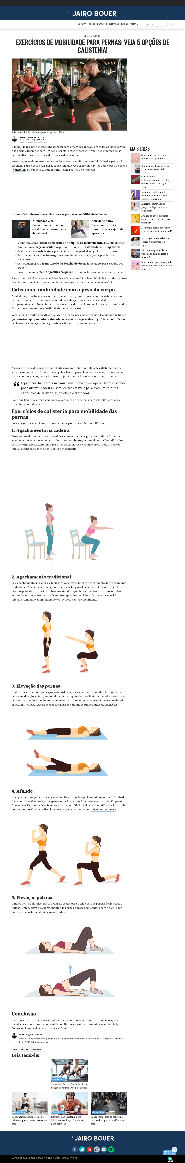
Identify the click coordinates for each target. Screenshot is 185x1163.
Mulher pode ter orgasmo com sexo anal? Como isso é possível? (155, 219)
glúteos (77, 440)
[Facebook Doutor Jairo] (74, 1149)
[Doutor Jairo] (92, 13)
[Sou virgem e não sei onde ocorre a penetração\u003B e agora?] (135, 241)
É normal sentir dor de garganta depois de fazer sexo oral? (154, 207)
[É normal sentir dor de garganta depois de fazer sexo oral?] (135, 206)
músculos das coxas (103, 809)
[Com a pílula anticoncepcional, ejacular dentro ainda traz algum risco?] (135, 179)
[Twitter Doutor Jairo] (81, 1149)
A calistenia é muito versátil (30, 315)
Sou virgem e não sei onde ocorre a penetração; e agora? (155, 242)
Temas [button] (133, 24)
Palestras (114, 24)
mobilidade (21, 147)
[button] (170, 1151)
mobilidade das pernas (68, 300)
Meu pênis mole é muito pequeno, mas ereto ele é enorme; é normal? (154, 195)
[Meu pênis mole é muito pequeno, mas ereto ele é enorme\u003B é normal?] (135, 194)
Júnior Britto (117, 319)
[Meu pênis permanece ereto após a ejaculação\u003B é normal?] (135, 230)
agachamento (117, 583)
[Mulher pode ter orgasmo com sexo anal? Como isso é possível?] (135, 218)
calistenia (19, 169)
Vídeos (92, 24)
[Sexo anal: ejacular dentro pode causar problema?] (135, 157)
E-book (124, 24)
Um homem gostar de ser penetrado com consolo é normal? (154, 254)
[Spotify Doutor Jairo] (110, 1149)
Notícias (82, 24)
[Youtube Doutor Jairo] (88, 1149)
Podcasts (102, 24)
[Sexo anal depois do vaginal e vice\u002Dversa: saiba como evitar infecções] (135, 265)
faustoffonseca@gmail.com (31, 140)
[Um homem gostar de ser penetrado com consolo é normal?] (135, 253)
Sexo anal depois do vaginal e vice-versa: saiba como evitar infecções (157, 266)
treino (15, 1049)
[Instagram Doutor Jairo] (103, 1149)
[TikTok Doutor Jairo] (96, 1149)
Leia (84, 36)
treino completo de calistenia (93, 368)
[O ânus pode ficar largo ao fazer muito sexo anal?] (135, 168)
